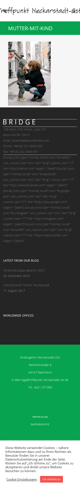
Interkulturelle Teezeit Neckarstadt (26, 285)
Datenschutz (40, 424)
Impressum (40, 416)
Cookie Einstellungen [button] (21, 479)
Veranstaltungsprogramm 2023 (23, 270)
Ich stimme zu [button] (51, 479)
